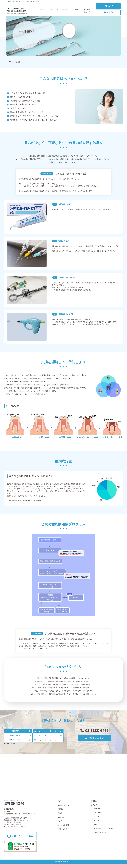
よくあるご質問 (63, 825)
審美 (95, 824)
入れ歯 (96, 816)
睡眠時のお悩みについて (103, 832)
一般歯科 (97, 808)
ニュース (87, 12)
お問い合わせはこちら (96, 738)
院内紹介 (76, 9)
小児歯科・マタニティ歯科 (103, 828)
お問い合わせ (108, 6)
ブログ (60, 821)
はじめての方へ (52, 9)
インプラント (99, 820)
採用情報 (94, 801)
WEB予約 (110, 12)
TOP (41, 9)
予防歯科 (97, 812)
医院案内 (65, 9)
